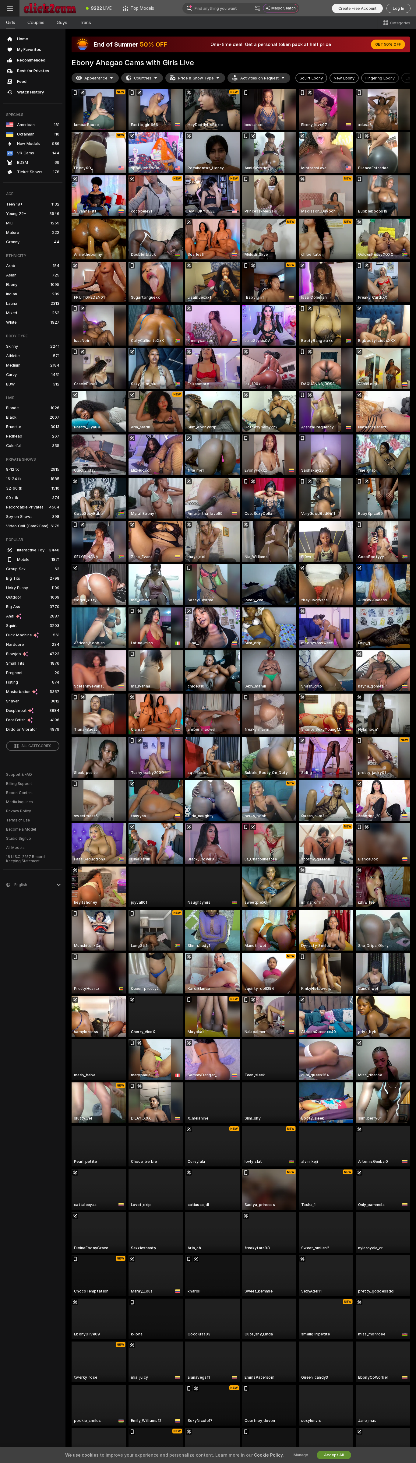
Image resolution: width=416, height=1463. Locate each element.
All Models (15, 848)
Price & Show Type (195, 78)
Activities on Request (259, 78)
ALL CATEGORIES (36, 746)
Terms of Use (18, 820)
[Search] (257, 8)
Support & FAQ (19, 774)
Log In (398, 8)
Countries (142, 78)
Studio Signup (18, 838)
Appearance (95, 78)
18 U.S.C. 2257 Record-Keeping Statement (26, 859)
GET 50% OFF (388, 44)
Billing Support (19, 784)
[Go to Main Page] (49, 8)
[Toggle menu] (9, 8)
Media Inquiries (19, 802)
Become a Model (21, 829)
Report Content (19, 793)
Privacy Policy (18, 811)
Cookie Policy (268, 1455)
